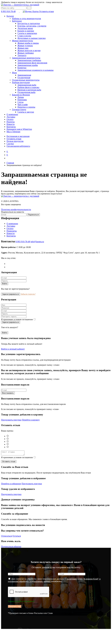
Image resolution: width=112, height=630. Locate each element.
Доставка (11, 117)
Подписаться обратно (11, 546)
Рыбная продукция (21, 82)
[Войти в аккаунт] (8, 158)
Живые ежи (22, 48)
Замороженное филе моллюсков (32, 63)
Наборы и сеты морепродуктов (26, 18)
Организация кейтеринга (18, 146)
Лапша (20, 97)
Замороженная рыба (26, 85)
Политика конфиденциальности (16, 209)
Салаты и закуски (25, 112)
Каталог (10, 16)
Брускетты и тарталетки (28, 23)
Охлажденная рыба (26, 92)
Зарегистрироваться (10, 294)
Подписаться (33, 215)
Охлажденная (23, 77)
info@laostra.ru (37, 241)
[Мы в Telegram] (18, 11)
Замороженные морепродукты (26, 58)
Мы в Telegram (13, 131)
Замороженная (24, 75)
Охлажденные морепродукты (25, 80)
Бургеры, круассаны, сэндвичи (31, 26)
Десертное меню (25, 28)
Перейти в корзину (31, 420)
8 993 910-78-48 (8, 11)
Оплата (10, 119)
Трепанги (21, 55)
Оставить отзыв (46, 11)
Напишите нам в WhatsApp (19, 129)
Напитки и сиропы (26, 107)
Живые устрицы (25, 45)
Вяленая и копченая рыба (29, 90)
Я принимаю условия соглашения (17, 319)
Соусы (20, 102)
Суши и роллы (24, 36)
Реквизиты (12, 231)
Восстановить (8, 393)
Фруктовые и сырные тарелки (31, 38)
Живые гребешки (25, 53)
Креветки (21, 68)
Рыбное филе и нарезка (28, 87)
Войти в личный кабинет (13, 349)
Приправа (22, 99)
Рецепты (11, 122)
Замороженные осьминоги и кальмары (35, 70)
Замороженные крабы (27, 65)
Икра (14, 72)
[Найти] (29, 7)
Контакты (11, 127)
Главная (10, 163)
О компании (12, 114)
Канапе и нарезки (25, 31)
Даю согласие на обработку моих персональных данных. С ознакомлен (54, 580)
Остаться (16, 536)
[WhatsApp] (8, 267)
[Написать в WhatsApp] (21, 11)
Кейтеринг (17, 21)
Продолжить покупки (11, 420)
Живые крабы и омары (28, 43)
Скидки (10, 143)
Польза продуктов (15, 141)
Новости (11, 124)
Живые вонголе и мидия (28, 50)
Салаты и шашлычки (27, 33)
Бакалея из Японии (21, 95)
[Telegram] (8, 264)
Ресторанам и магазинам (18, 136)
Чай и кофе (22, 104)
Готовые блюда (19, 109)
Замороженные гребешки (29, 60)
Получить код (14, 606)
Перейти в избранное (11, 483)
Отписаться (6, 536)
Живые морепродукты (22, 40)
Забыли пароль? (28, 294)
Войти (4, 284)
